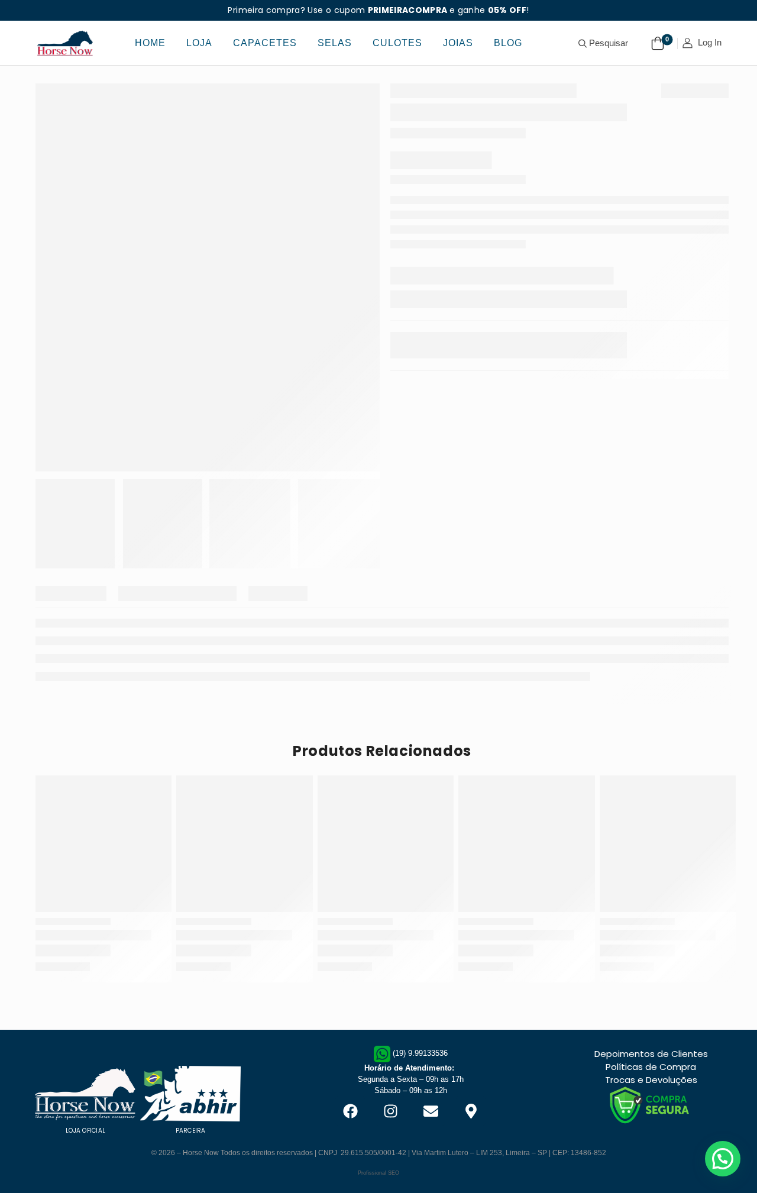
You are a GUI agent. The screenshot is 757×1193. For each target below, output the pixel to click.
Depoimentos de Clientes (651, 1053)
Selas (335, 43)
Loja (199, 43)
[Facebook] (350, 1111)
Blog (508, 43)
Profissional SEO (378, 1173)
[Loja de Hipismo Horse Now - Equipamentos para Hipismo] (65, 43)
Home (150, 43)
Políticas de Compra (651, 1067)
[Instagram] (390, 1111)
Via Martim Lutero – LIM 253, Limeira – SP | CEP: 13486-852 (509, 1153)
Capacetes (265, 43)
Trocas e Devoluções (651, 1080)
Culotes (397, 43)
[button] (722, 1158)
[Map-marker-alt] (471, 1111)
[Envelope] (430, 1111)
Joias (458, 43)
